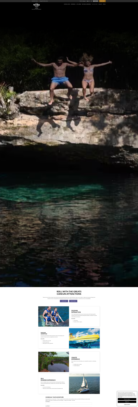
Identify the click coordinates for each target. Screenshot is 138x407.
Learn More (64, 301)
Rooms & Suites (67, 4)
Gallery (100, 4)
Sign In (84, 1)
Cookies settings (127, 404)
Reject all (127, 401)
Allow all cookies (127, 399)
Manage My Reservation (44, 1)
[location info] (91, 1)
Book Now (102, 1)
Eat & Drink (78, 4)
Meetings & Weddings (86, 4)
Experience (73, 4)
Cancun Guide (95, 4)
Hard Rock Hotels (35, 1)
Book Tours (73, 301)
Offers (104, 4)
